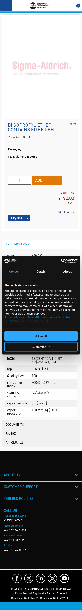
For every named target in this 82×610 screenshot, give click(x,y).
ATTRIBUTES (14, 442)
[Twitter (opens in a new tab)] (28, 578)
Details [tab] (41, 271)
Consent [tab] (14, 271)
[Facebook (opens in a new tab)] (17, 578)
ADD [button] (39, 180)
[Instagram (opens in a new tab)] (52, 578)
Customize (39, 346)
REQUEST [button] (16, 218)
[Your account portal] (16, 5)
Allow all (41, 336)
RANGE (11, 433)
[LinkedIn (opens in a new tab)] (40, 578)
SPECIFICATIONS (17, 244)
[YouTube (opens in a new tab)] (64, 578)
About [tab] (67, 271)
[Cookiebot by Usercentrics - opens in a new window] (61, 260)
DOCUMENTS (15, 424)
